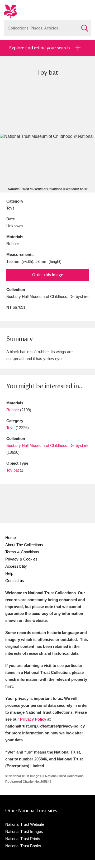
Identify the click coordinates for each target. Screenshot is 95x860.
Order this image (47, 274)
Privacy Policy (33, 719)
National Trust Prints (22, 838)
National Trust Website (24, 824)
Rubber (12, 410)
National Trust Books (23, 846)
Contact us (14, 580)
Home (10, 537)
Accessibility (16, 566)
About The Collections (24, 544)
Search (84, 26)
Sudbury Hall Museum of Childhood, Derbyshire (47, 445)
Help (9, 573)
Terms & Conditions (22, 552)
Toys (10, 427)
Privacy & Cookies (21, 559)
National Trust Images (24, 831)
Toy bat (12, 470)
